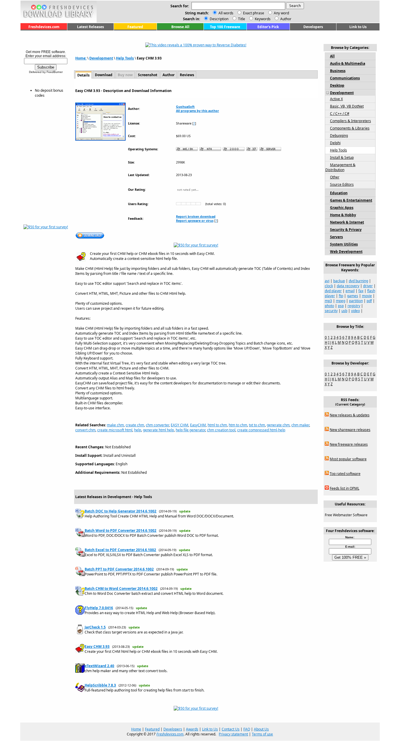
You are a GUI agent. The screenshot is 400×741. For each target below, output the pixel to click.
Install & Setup (342, 157)
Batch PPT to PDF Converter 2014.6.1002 (119, 569)
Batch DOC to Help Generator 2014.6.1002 (120, 511)
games (352, 295)
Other (334, 177)
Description (218, 18)
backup (339, 280)
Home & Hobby (343, 214)
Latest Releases (90, 26)
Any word (281, 13)
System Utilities (344, 244)
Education (339, 192)
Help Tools (125, 58)
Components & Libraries (350, 128)
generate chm (278, 425)
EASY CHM (179, 425)
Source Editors (342, 184)
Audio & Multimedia (347, 63)
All (332, 56)
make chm (115, 425)
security (331, 310)
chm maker (300, 425)
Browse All (180, 26)
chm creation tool (221, 429)
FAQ (246, 729)
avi (327, 280)
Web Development (346, 251)
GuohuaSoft (185, 107)
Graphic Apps (341, 207)
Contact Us (231, 729)
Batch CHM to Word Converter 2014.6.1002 (121, 588)
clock (329, 285)
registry (354, 305)
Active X (336, 98)
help (137, 429)
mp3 (328, 300)
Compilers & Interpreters (350, 120)
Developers (313, 26)
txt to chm (257, 425)
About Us (261, 729)
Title (241, 18)
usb (344, 310)
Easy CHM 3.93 (97, 646)
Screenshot (147, 74)
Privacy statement (233, 734)
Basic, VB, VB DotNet (347, 106)
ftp (341, 295)
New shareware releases (350, 429)
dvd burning (358, 280)
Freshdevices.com (43, 26)
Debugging (339, 135)
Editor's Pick (268, 26)
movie (367, 295)
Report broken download (196, 216)
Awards (192, 729)
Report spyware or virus (194, 221)
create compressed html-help (261, 429)
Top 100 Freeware (225, 26)
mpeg (340, 300)
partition (356, 300)
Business (338, 70)
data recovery (348, 285)
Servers (336, 236)
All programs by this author (197, 111)
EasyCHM (198, 425)
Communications (345, 78)
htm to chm (238, 425)
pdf (369, 300)
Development (101, 58)
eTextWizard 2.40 (99, 665)
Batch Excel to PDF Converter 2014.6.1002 (120, 549)
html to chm (217, 425)
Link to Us (358, 26)
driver (368, 285)
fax (360, 290)
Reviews (187, 74)
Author (285, 18)
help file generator (190, 429)
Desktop (337, 85)
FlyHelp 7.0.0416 (99, 607)
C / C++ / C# (339, 113)
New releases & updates (350, 415)
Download (103, 74)
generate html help (158, 429)
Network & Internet (347, 222)
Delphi (335, 142)
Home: (80, 58)
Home (136, 729)
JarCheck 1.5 (95, 627)
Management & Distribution (340, 167)
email (350, 290)
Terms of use (262, 734)
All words (225, 13)
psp (341, 305)
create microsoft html (114, 429)
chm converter (157, 425)
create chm (135, 425)
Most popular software (348, 458)
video (355, 310)
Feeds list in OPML (344, 488)
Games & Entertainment (351, 200)
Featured (135, 26)
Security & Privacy (346, 229)
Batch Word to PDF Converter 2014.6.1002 (120, 530)
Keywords (262, 18)
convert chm (85, 429)
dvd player (333, 290)
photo (329, 305)
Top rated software (345, 473)
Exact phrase (253, 13)
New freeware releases (349, 444)
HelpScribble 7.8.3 (100, 685)
